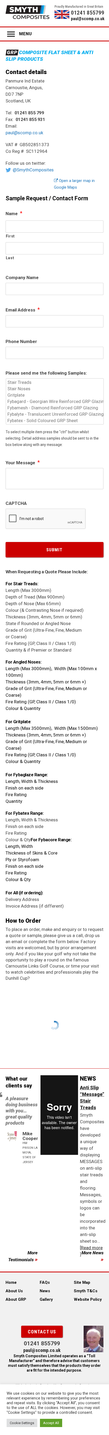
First (10, 236)
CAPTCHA (16, 503)
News (45, 1291)
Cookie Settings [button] (22, 1423)
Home (11, 1282)
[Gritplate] (55, 395)
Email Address (23, 309)
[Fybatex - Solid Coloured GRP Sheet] (55, 420)
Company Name (22, 277)
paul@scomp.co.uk (87, 18)
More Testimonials (23, 1256)
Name (14, 213)
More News (92, 1252)
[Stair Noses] (55, 388)
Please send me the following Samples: (46, 373)
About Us (14, 1291)
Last (10, 258)
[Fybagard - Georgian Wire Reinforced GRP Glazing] (55, 401)
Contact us (42, 1331)
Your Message (23, 462)
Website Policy (88, 1299)
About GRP (16, 1299)
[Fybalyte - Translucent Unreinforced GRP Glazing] (55, 414)
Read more (92, 1247)
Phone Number (21, 341)
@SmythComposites (33, 169)
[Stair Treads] (55, 382)
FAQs (45, 1282)
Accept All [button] (51, 1423)
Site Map (82, 1282)
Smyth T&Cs (85, 1291)
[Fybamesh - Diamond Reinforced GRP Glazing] (55, 408)
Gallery (46, 1299)
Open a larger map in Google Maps (74, 184)
